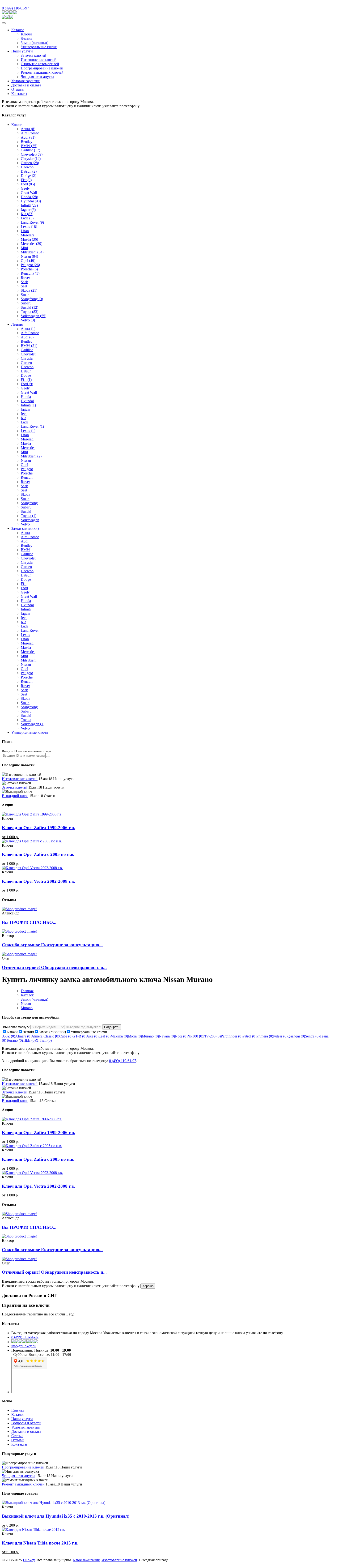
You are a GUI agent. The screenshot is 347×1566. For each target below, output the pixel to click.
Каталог (17, 30)
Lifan (25, 231)
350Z (8, 1036)
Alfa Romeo (30, 133)
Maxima (119, 1036)
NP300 (195, 1036)
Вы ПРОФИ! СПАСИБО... (29, 922)
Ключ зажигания (86, 1560)
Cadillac (30, 150)
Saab (24, 282)
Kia (27, 214)
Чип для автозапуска (37, 77)
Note (181, 1036)
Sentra (312, 1036)
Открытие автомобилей (40, 64)
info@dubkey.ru (23, 1346)
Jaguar (28, 210)
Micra (135, 1036)
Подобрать (111, 1027)
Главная (27, 991)
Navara (167, 1036)
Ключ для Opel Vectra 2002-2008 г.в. (38, 881)
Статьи (17, 1436)
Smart (25, 295)
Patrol (249, 1036)
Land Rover (32, 222)
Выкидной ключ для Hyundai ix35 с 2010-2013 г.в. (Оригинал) (65, 1516)
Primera (264, 1036)
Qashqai (296, 1036)
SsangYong (32, 299)
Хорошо (147, 1286)
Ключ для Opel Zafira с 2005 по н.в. (38, 854)
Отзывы (17, 89)
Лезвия (26, 38)
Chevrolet (31, 154)
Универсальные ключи (39, 47)
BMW (29, 146)
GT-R (79, 1036)
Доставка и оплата (26, 85)
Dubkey (29, 1560)
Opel (28, 261)
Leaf (104, 1036)
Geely (25, 188)
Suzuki (29, 307)
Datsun (29, 171)
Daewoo (27, 167)
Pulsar (280, 1036)
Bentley (26, 142)
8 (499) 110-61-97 (15, 8)
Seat (24, 286)
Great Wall (29, 193)
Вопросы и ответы (26, 1423)
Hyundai (31, 201)
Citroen (30, 163)
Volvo (28, 320)
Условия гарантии (25, 81)
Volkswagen (33, 316)
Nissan (29, 256)
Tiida (29, 1040)
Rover (25, 278)
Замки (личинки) (34, 43)
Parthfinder (231, 1036)
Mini (24, 248)
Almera (23, 1036)
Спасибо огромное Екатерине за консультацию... (52, 944)
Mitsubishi (32, 252)
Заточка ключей (33, 55)
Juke (92, 1036)
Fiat (26, 180)
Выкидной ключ (15, 796)
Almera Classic (45, 1036)
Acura (28, 129)
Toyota (29, 312)
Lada (27, 218)
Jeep (24, 414)
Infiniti (29, 205)
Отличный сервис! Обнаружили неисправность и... (54, 967)
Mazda (29, 239)
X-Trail (44, 1040)
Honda (29, 197)
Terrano (14, 1040)
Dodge (28, 176)
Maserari (27, 235)
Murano (27, 1008)
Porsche (29, 269)
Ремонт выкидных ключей (42, 72)
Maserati (27, 439)
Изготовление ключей (38, 60)
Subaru (26, 303)
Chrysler (31, 159)
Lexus (29, 227)
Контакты (19, 94)
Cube (65, 1036)
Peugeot (30, 265)
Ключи (26, 34)
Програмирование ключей (42, 68)
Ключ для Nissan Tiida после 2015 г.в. (40, 1542)
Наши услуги (22, 51)
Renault (30, 273)
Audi (28, 137)
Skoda (29, 290)
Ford (28, 184)
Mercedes (31, 244)
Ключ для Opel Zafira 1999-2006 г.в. (38, 827)
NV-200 (212, 1036)
